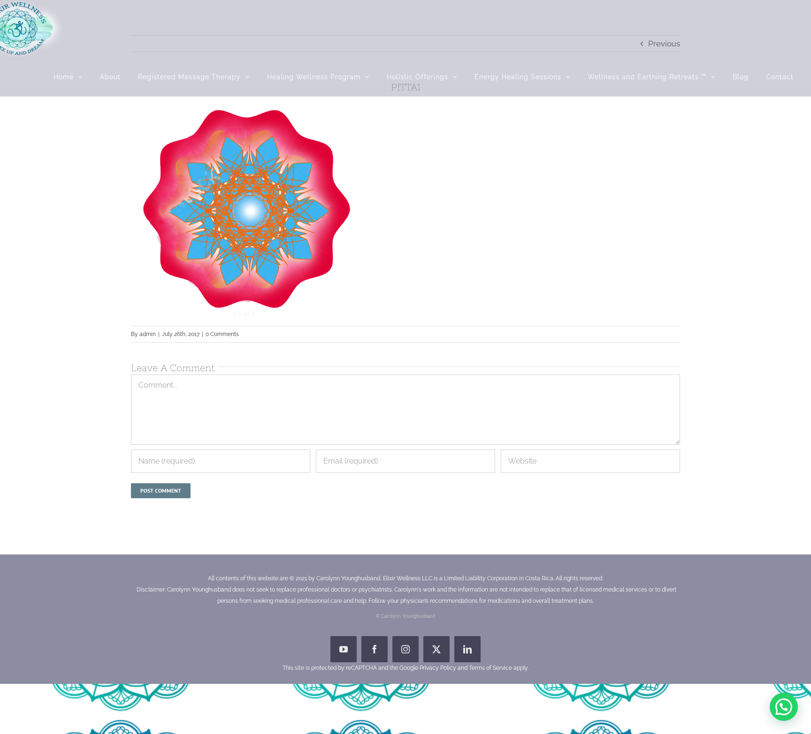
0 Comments (222, 334)
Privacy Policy (438, 668)
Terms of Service (490, 668)
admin (147, 334)
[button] (784, 707)
